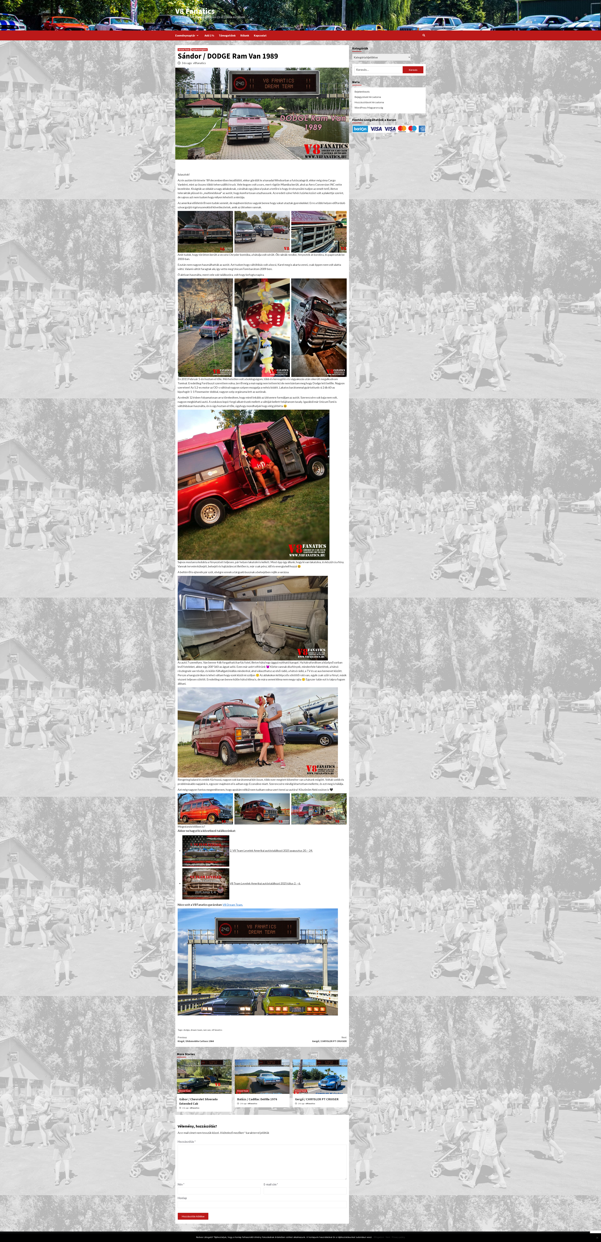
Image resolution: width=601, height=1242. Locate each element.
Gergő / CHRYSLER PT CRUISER (329, 1039)
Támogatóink (227, 35)
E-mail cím (271, 1184)
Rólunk (244, 35)
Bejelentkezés (362, 91)
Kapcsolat (260, 35)
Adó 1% (209, 35)
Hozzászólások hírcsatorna (369, 102)
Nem (388, 1237)
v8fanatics (199, 63)
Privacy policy (398, 1237)
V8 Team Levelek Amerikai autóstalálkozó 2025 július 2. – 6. (265, 883)
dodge (186, 1030)
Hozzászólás (187, 1141)
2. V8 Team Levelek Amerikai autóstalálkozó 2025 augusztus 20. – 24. (271, 850)
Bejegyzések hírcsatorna (367, 96)
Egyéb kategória (199, 49)
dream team (196, 1030)
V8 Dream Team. (233, 904)
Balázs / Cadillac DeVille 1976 (257, 1099)
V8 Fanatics (195, 11)
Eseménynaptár (185, 35)
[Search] (424, 35)
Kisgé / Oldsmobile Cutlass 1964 (196, 1039)
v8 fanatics (217, 1030)
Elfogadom (379, 1237)
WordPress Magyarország (368, 107)
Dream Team (184, 49)
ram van (207, 1030)
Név (181, 1184)
